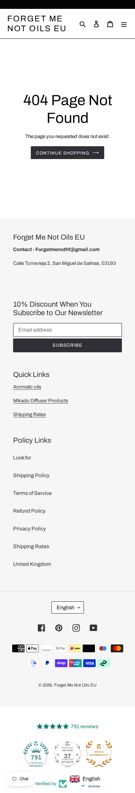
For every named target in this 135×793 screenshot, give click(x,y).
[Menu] (124, 23)
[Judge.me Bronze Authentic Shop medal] (98, 754)
